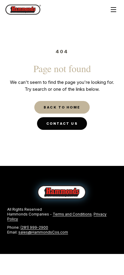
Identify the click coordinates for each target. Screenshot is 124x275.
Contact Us (62, 123)
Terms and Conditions (72, 214)
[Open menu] (113, 9)
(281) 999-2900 (34, 227)
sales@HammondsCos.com (43, 232)
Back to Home (62, 107)
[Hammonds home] (23, 9)
